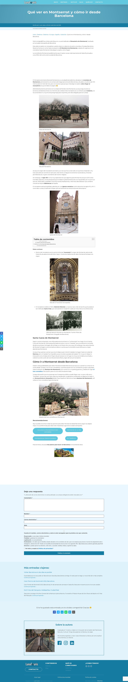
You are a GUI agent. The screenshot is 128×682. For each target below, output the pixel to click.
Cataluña (63, 34)
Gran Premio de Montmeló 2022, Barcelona (39, 581)
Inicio (56, 2)
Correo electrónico (30, 519)
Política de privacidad (46, 548)
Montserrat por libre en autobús (45, 438)
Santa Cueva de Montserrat (43, 242)
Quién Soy (89, 2)
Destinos (64, 2)
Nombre (27, 513)
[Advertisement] (64, 67)
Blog (81, 2)
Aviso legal (37, 677)
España (57, 34)
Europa (51, 34)
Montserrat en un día (74, 430)
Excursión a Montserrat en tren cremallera (48, 431)
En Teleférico (71, 438)
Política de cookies (90, 677)
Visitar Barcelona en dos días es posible (38, 572)
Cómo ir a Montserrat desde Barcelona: (45, 244)
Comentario (28, 498)
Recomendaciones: (42, 245)
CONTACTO (33, 669)
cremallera (39, 371)
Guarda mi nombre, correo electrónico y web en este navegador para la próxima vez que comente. (56, 533)
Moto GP (74, 2)
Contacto (99, 2)
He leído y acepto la (39, 548)
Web (25, 525)
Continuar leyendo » (30, 577)
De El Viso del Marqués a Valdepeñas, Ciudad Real (41, 590)
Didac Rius (100, 680)
